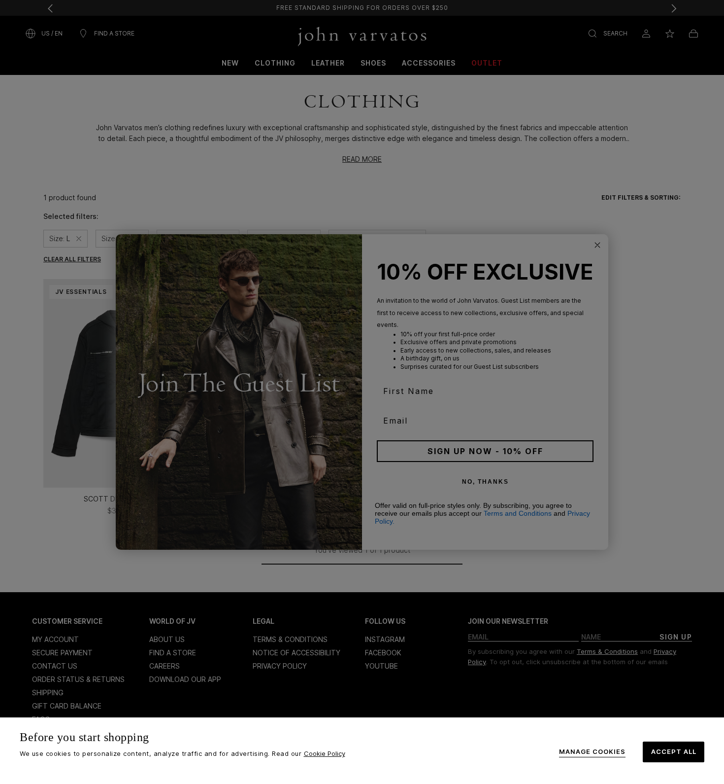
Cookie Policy (324, 753)
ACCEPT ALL (673, 751)
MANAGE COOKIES (592, 751)
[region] (362, 750)
